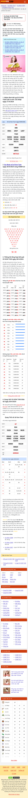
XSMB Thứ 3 (18, 655)
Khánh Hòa (13, 579)
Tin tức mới (5, 666)
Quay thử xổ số (6, 586)
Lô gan (14, 773)
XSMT (11, 575)
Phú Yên (17, 610)
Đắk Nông (18, 603)
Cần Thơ (17, 630)
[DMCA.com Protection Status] (14, 777)
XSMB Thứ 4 (6, 657)
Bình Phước (6, 628)
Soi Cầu (6, 770)
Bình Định (5, 601)
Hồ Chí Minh (6, 637)
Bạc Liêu (17, 623)
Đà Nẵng (17, 601)
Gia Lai (5, 606)
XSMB (19, 575)
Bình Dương (18, 626)
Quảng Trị (17, 615)
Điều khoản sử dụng (14, 794)
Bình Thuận (18, 628)
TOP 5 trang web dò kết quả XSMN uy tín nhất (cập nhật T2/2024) (17, 673)
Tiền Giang (5, 581)
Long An (5, 639)
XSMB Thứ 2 (6, 655)
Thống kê (21, 770)
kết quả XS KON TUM (11, 110)
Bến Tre (5, 626)
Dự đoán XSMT (9, 547)
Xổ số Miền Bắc (6, 651)
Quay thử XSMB (7, 590)
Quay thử (13, 770)
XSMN (3, 575)
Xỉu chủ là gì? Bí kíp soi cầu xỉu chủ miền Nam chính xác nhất (17, 682)
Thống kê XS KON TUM (14, 396)
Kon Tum (12, 581)
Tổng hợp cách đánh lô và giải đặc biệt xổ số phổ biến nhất (17, 690)
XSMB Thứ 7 (18, 659)
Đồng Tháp (6, 635)
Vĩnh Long (18, 644)
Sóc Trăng (17, 639)
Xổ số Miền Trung (6, 597)
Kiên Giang (5, 579)
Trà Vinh (5, 644)
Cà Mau (5, 630)
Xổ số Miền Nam (6, 620)
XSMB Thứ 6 (6, 659)
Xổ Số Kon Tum (14, 161)
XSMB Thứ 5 (18, 657)
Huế (11, 577)
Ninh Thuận (6, 610)
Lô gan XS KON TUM (20, 563)
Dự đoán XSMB (9, 537)
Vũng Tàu (5, 646)
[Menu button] (25, 1)
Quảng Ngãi (6, 615)
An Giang (5, 623)
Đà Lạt (3, 577)
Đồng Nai (17, 632)
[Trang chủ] (7, 1)
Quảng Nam (18, 612)
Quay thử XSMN (7, 592)
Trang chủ (6, 767)
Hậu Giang (18, 635)
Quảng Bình (6, 612)
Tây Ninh (5, 642)
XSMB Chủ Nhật (7, 661)
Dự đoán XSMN (9, 542)
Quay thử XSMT (19, 590)
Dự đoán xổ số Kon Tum (13, 165)
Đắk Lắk (5, 603)
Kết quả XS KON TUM (8, 559)
